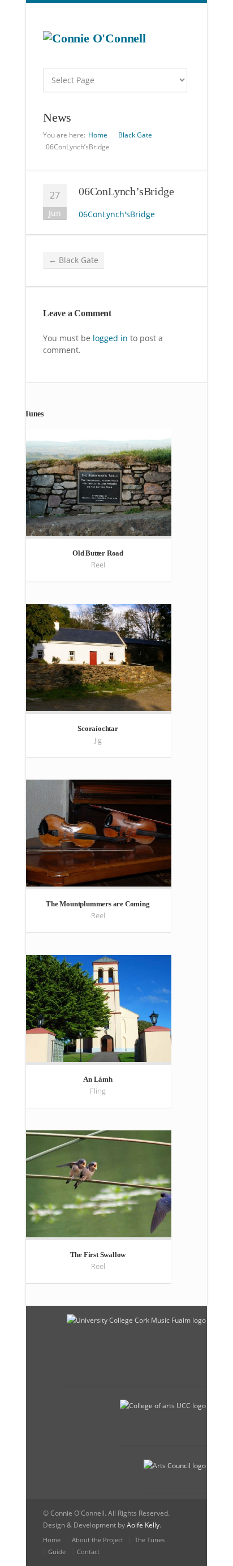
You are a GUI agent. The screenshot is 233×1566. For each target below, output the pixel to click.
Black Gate (135, 135)
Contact (88, 1551)
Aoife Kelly (143, 1525)
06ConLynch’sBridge (126, 191)
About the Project (97, 1539)
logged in (110, 338)
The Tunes (150, 1539)
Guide (57, 1551)
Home (97, 135)
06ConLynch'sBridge (117, 214)
